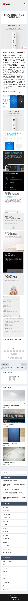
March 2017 (6, 538)
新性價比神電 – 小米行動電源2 (10, 443)
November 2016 (7, 552)
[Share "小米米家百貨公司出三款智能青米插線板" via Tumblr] (14, 350)
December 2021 (6, 514)
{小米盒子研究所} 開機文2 (9, 424)
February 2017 (6, 542)
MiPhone (5, 578)
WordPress (14, 597)
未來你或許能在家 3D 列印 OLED (10, 480)
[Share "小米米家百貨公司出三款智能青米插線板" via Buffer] (22, 350)
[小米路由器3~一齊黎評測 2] (14, 454)
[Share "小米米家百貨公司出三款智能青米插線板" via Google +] (11, 350)
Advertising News (7, 561)
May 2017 (5, 531)
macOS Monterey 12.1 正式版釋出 (11, 489)
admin (17, 376)
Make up (5, 564)
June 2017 (5, 528)
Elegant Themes (14, 596)
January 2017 (6, 545)
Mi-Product (5, 568)
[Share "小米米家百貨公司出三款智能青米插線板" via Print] (15, 353)
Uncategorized (6, 589)
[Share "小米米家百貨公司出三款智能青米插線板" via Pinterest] (16, 350)
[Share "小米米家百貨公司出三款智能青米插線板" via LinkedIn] (19, 350)
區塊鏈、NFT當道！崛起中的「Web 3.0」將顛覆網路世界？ (14, 498)
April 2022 (5, 507)
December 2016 (6, 549)
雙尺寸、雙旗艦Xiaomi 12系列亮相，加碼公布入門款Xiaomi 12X (14, 485)
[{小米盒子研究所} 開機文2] (14, 416)
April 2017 (5, 535)
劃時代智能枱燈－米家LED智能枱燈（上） (12, 405)
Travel (4, 585)
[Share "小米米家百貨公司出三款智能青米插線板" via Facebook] (5, 350)
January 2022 (6, 510)
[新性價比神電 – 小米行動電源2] (14, 435)
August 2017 (6, 521)
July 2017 (5, 524)
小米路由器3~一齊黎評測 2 (9, 462)
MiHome (13, 20)
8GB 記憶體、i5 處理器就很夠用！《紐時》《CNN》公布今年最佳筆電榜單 (12, 493)
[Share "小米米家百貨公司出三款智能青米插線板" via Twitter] (8, 350)
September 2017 (7, 517)
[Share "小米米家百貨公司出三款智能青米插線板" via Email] (12, 353)
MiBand (5, 571)
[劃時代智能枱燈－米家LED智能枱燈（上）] (14, 397)
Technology (6, 582)
